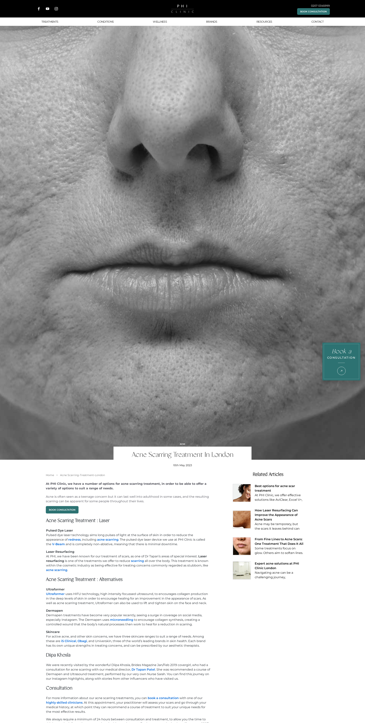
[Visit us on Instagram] (56, 8)
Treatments (49, 21)
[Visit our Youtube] (47, 8)
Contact (317, 21)
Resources (264, 21)
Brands (211, 21)
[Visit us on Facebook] (38, 8)
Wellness (160, 21)
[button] (313, 11)
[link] (50, 475)
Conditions (105, 21)
